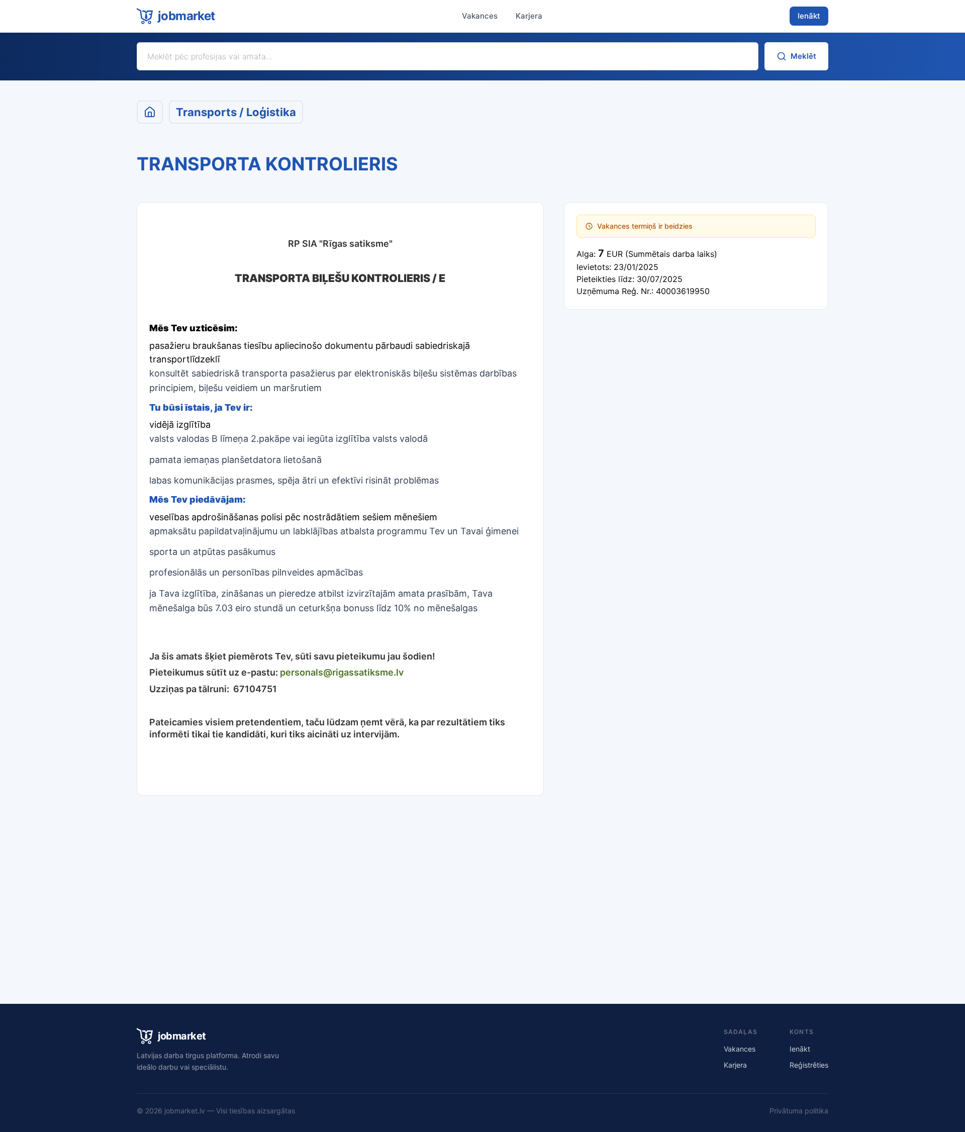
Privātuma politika (798, 1110)
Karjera (529, 16)
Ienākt (809, 16)
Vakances (480, 16)
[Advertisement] (482, 891)
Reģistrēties (809, 1065)
